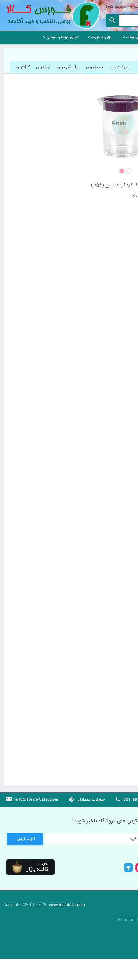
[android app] (30, 867)
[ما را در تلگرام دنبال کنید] (128, 871)
